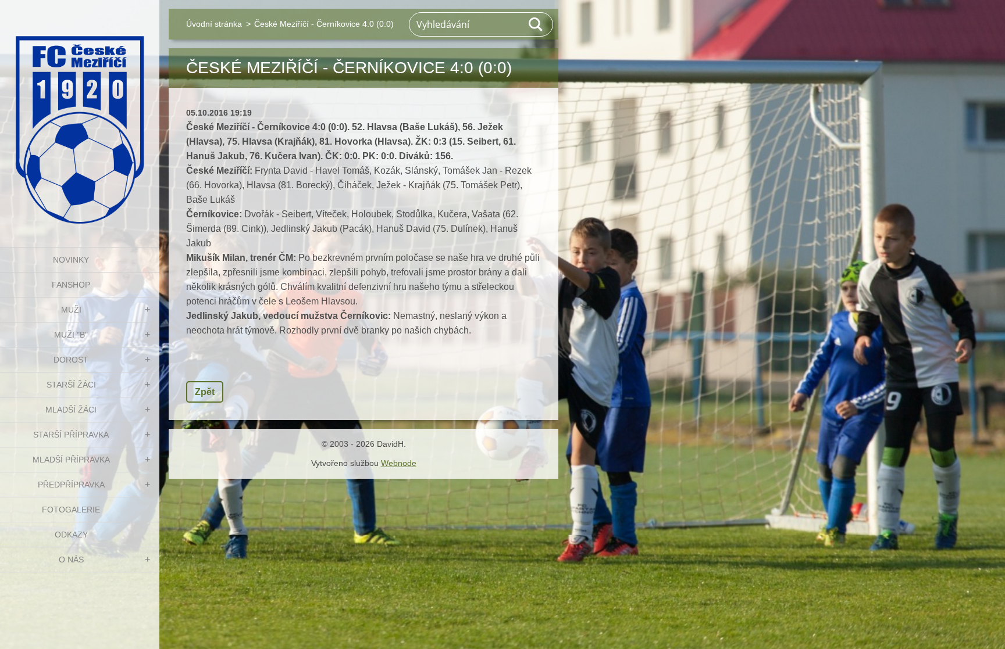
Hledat (536, 24)
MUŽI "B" (71, 334)
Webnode (398, 463)
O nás (71, 559)
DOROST (71, 359)
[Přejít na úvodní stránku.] (79, 116)
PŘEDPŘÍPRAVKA (71, 484)
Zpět (205, 392)
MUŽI (71, 309)
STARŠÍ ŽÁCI (71, 384)
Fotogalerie (71, 509)
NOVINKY (71, 259)
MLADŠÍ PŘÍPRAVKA (71, 459)
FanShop (71, 284)
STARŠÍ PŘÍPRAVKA (71, 434)
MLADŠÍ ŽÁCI (71, 409)
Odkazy (71, 534)
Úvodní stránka (214, 23)
